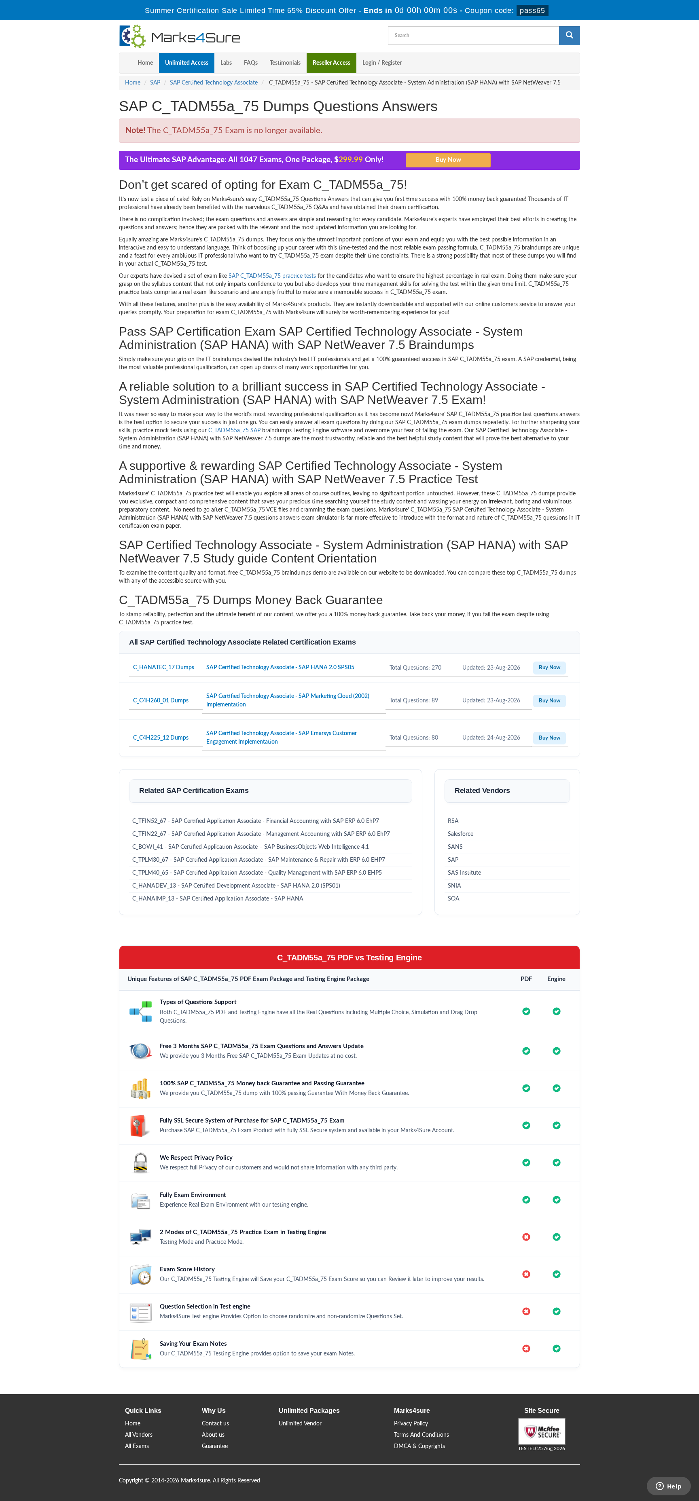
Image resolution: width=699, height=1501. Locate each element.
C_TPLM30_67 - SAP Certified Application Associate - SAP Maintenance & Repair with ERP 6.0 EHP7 (258, 860)
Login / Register (382, 63)
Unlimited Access (186, 63)
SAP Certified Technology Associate (214, 83)
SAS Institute (464, 873)
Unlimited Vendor (300, 1424)
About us (213, 1435)
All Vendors (139, 1435)
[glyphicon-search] (569, 35)
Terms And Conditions (421, 1435)
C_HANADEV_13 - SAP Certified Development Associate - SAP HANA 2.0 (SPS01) (236, 886)
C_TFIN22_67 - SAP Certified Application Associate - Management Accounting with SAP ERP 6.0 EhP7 (261, 834)
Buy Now (549, 667)
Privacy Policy (411, 1424)
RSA (453, 821)
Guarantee (215, 1446)
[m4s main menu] (125, 63)
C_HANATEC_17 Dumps (163, 667)
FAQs (251, 63)
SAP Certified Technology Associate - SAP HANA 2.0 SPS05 (280, 667)
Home (145, 63)
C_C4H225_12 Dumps (161, 738)
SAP (155, 83)
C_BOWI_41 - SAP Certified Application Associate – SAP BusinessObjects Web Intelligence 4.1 (250, 847)
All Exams (137, 1446)
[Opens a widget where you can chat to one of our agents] (668, 1487)
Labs (226, 63)
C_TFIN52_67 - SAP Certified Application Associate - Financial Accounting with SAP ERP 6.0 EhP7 (255, 821)
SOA (454, 899)
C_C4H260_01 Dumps (161, 701)
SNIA (454, 886)
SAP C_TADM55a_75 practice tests (272, 276)
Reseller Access (331, 63)
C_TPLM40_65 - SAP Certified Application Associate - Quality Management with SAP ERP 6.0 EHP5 (257, 873)
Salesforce (460, 834)
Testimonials (285, 63)
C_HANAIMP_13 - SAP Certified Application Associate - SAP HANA (217, 899)
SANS (455, 847)
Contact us (215, 1424)
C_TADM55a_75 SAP (234, 430)
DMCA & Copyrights (419, 1446)
